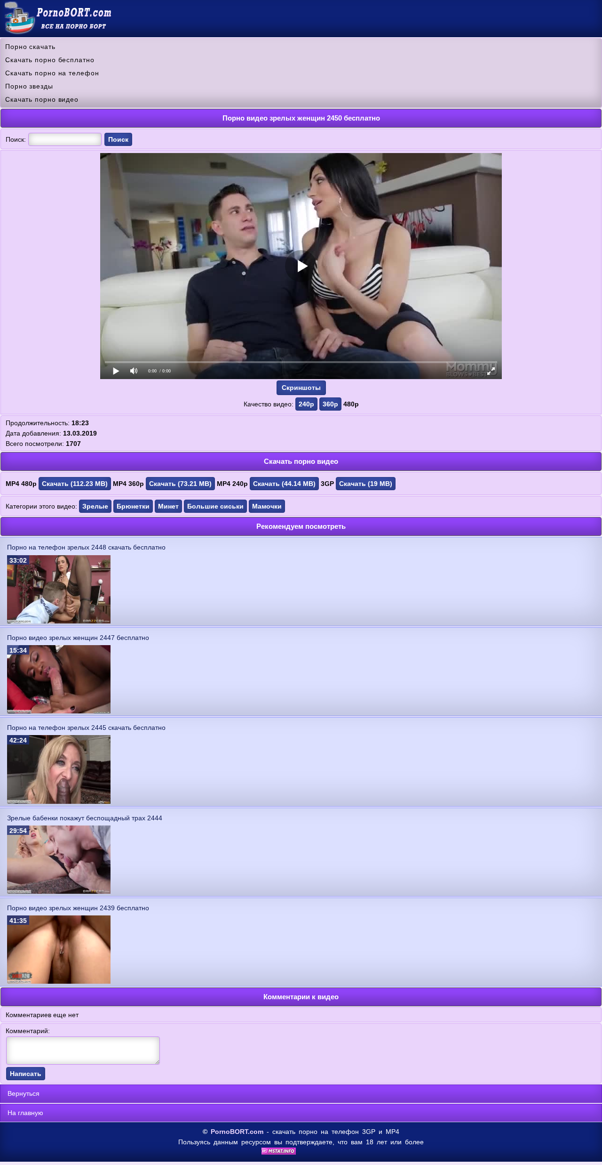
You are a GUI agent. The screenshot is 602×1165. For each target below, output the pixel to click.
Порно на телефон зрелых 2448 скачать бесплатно (86, 547)
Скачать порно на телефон (52, 73)
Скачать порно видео (42, 99)
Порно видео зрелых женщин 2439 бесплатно (78, 908)
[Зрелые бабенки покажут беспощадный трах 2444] (59, 891)
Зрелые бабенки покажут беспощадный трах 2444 (84, 818)
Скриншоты (301, 387)
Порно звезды (29, 86)
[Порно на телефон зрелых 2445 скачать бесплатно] (59, 801)
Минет (168, 506)
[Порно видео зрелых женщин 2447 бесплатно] (59, 711)
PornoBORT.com (237, 1131)
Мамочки (267, 506)
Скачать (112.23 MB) (75, 483)
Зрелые (95, 506)
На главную (25, 1112)
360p (330, 404)
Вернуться (24, 1093)
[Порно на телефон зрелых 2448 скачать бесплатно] (59, 621)
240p (306, 404)
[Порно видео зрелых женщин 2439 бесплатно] (59, 981)
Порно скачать (30, 46)
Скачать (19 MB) (365, 483)
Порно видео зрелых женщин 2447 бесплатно (78, 637)
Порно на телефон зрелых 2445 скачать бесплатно (86, 727)
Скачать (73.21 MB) (180, 483)
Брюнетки (133, 506)
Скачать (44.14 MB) (284, 483)
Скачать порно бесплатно (50, 60)
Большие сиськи (215, 506)
